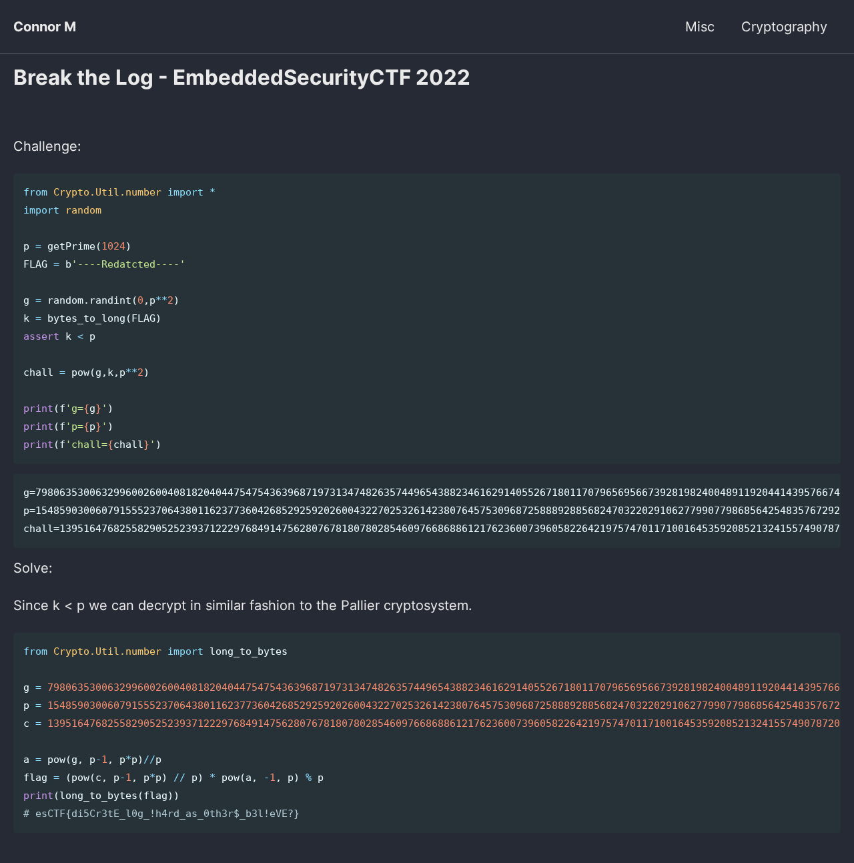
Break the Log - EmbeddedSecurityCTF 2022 (241, 77)
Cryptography (784, 27)
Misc (700, 27)
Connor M (44, 27)
